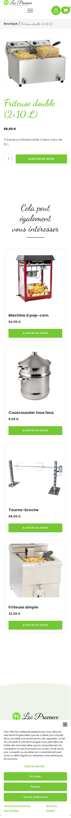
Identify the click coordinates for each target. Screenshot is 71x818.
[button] (65, 724)
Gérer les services (34, 766)
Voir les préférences (35, 797)
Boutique (11, 23)
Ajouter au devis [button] (35, 333)
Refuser (35, 786)
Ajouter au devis (41, 158)
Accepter (35, 776)
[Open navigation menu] (30, 10)
